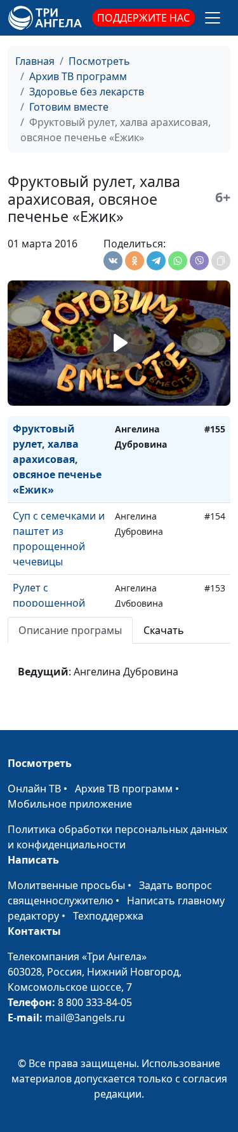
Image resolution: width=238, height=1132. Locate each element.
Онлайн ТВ (34, 789)
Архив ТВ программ (78, 76)
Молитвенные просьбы (66, 885)
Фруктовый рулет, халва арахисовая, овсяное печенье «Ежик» (57, 459)
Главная (35, 61)
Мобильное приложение (70, 804)
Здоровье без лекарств (86, 92)
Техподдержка (108, 916)
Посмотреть (99, 61)
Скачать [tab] (163, 630)
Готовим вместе (69, 107)
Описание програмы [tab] (70, 630)
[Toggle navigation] (212, 18)
